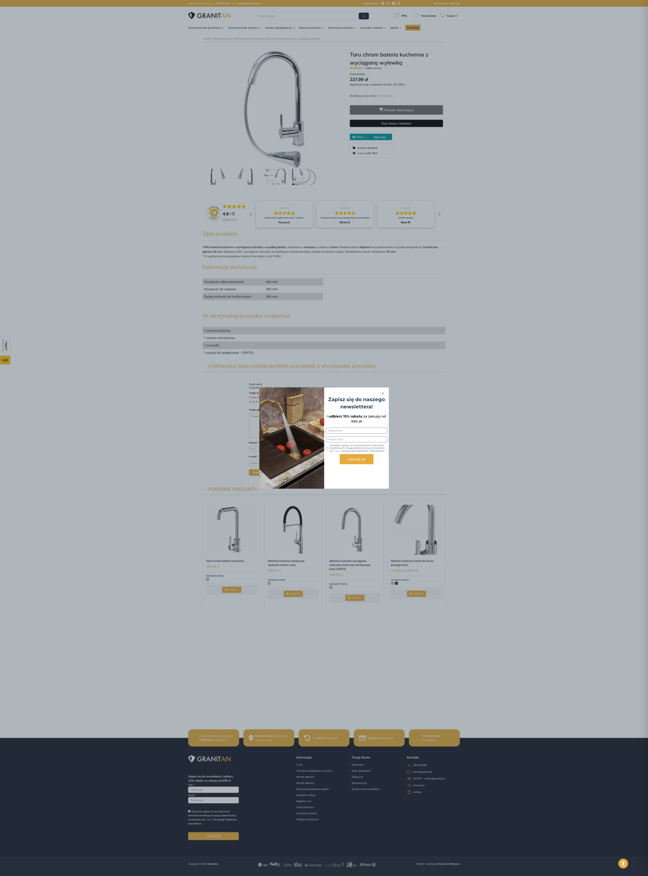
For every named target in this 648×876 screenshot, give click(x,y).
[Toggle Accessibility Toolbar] (623, 863)
